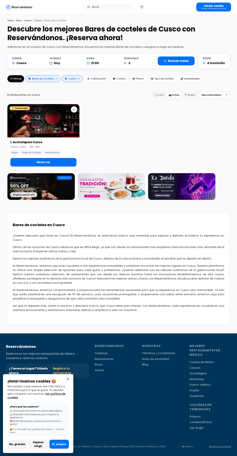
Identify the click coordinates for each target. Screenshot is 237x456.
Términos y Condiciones (158, 353)
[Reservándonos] (19, 7)
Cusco (28, 20)
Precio (140, 78)
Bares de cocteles (43, 78)
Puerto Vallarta (200, 385)
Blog (145, 364)
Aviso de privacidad (155, 359)
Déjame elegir (38, 444)
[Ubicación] (142, 7)
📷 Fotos (174, 95)
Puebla (194, 390)
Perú (18, 20)
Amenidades (192, 78)
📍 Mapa (189, 95)
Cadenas (101, 353)
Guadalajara (198, 373)
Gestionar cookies (220, 446)
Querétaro (197, 396)
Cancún (195, 368)
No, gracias (17, 444)
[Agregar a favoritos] (74, 109)
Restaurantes (104, 359)
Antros (99, 370)
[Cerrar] (67, 378)
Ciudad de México (202, 362)
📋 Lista (159, 95)
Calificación (98, 78)
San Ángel (196, 428)
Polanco (195, 416)
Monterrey (197, 379)
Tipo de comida (163, 78)
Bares (99, 364)
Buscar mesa (178, 61)
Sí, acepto (59, 444)
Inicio (10, 20)
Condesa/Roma (201, 422)
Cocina (120, 78)
